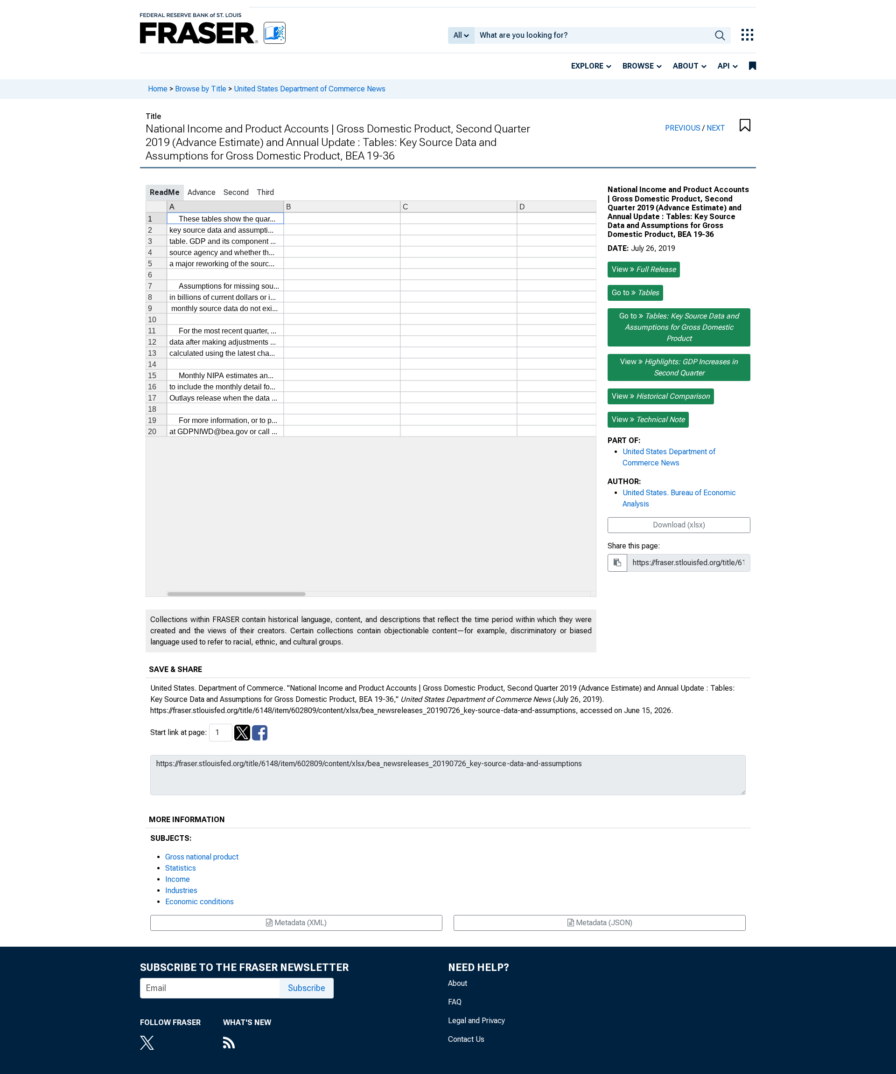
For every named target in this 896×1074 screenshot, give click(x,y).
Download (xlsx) (679, 524)
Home (158, 88)
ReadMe (165, 192)
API (724, 66)
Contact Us (466, 1039)
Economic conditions (199, 901)
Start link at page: (179, 732)
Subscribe (306, 988)
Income (177, 879)
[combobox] (592, 35)
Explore (587, 66)
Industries (181, 890)
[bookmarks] (752, 66)
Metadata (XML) (300, 922)
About (686, 66)
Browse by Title (200, 88)
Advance (202, 192)
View (644, 269)
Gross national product (201, 856)
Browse (638, 66)
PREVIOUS (683, 128)
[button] (744, 126)
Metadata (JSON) (603, 922)
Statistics (180, 868)
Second (236, 192)
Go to (635, 292)
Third (265, 192)
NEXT (716, 128)
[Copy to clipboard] (617, 563)
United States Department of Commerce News (309, 88)
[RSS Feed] (247, 1044)
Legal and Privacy (476, 1020)
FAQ (455, 1002)
